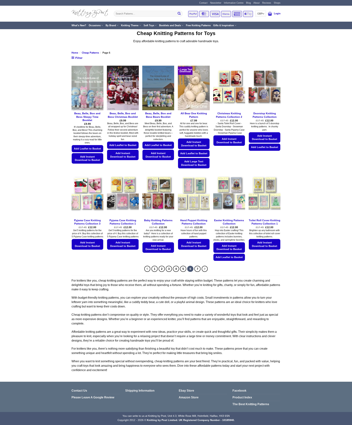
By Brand (111, 25)
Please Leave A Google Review (93, 397)
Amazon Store (189, 397)
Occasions (95, 25)
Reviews (266, 2)
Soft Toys (149, 25)
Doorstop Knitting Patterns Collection (265, 115)
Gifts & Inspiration (223, 25)
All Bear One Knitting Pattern (194, 115)
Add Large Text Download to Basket (193, 163)
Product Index (242, 397)
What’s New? (79, 25)
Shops (277, 2)
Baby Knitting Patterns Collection (158, 222)
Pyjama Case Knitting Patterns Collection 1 (122, 222)
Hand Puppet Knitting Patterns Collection (193, 222)
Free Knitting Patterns (198, 25)
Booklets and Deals (170, 25)
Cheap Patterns (90, 52)
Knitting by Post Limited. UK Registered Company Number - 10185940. (191, 420)
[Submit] (179, 14)
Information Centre (233, 2)
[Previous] (147, 269)
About (256, 2)
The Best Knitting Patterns (250, 404)
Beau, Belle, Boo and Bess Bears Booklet (158, 115)
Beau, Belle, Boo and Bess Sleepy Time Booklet (87, 117)
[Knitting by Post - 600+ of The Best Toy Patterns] (90, 13)
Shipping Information (140, 390)
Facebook (239, 390)
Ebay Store (186, 390)
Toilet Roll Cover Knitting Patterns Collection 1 (264, 222)
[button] (270, 14)
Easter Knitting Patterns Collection (229, 222)
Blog (248, 2)
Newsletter (215, 2)
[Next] (205, 269)
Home (75, 52)
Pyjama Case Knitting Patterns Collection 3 (87, 222)
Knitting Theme (129, 25)
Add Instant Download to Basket (87, 158)
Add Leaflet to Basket (87, 148)
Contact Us (79, 390)
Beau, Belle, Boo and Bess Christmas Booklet (123, 115)
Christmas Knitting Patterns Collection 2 (229, 115)
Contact (203, 2)
